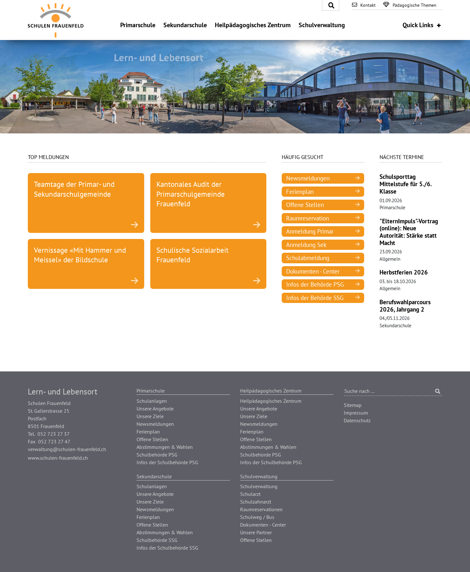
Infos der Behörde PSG (315, 284)
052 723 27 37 (53, 434)
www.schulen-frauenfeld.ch (58, 458)
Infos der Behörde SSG (315, 298)
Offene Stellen (305, 205)
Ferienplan (300, 191)
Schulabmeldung (307, 258)
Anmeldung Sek (306, 245)
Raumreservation (307, 218)
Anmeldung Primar (309, 231)
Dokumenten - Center (313, 271)
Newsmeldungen (308, 178)
